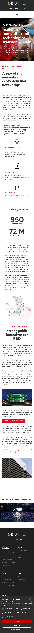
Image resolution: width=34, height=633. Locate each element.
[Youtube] (21, 539)
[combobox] (30, 599)
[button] (24, 8)
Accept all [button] (17, 621)
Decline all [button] (16, 626)
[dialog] (17, 614)
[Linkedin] (17, 539)
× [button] (32, 598)
